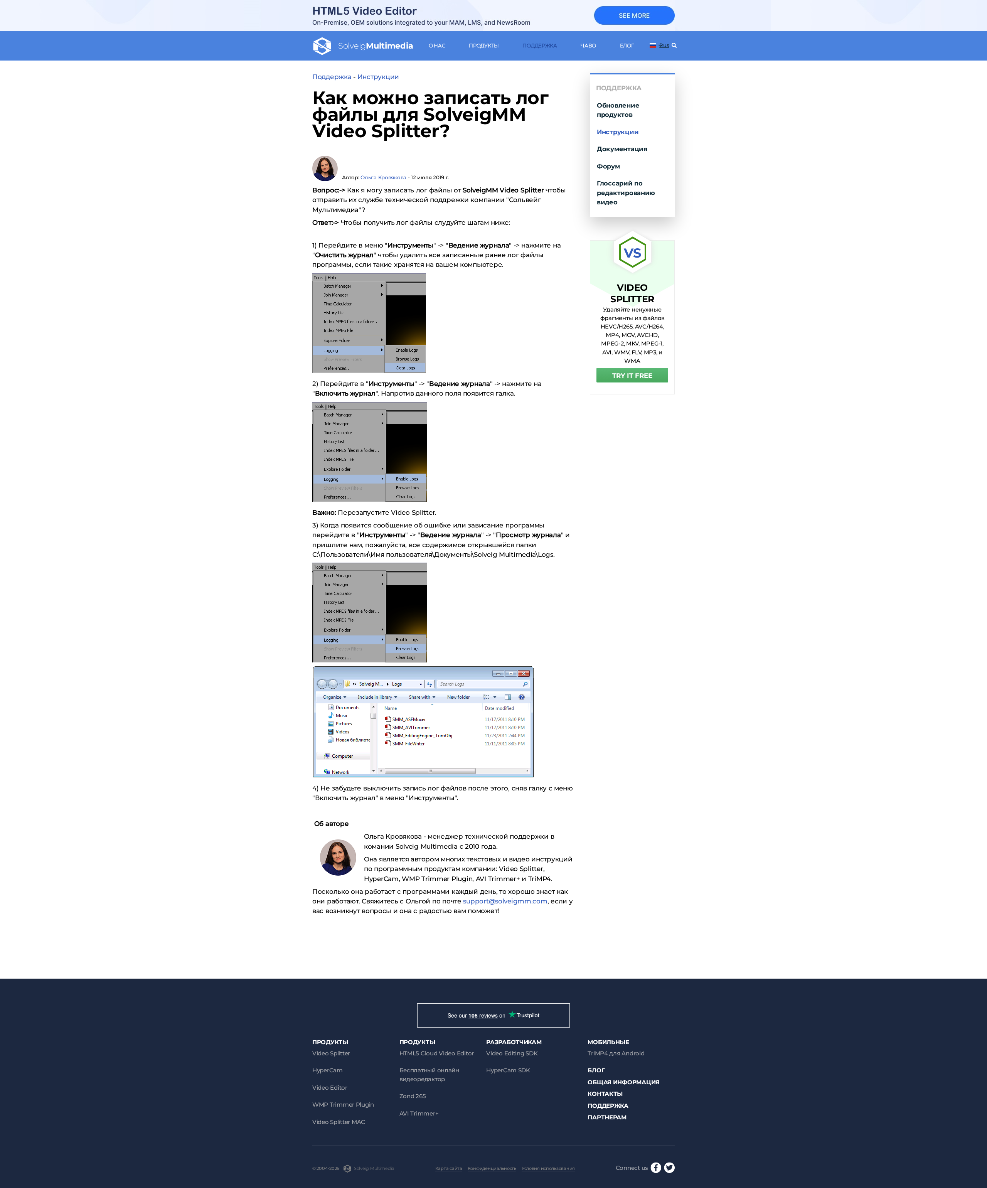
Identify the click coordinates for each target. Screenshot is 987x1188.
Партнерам (607, 1117)
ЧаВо (588, 45)
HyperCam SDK (508, 1070)
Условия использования (548, 1168)
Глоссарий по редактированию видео (626, 192)
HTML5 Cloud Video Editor (436, 1053)
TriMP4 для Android (616, 1053)
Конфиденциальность (492, 1168)
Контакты (605, 1093)
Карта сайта (448, 1168)
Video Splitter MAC (338, 1122)
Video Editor (329, 1087)
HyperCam (327, 1070)
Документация (622, 149)
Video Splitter (331, 1053)
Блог (627, 45)
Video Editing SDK (511, 1053)
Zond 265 (412, 1096)
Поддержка (539, 45)
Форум (608, 166)
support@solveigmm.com (505, 901)
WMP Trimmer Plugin (343, 1104)
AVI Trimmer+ (419, 1113)
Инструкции (378, 77)
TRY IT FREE (632, 375)
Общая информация (624, 1082)
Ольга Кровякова (383, 177)
